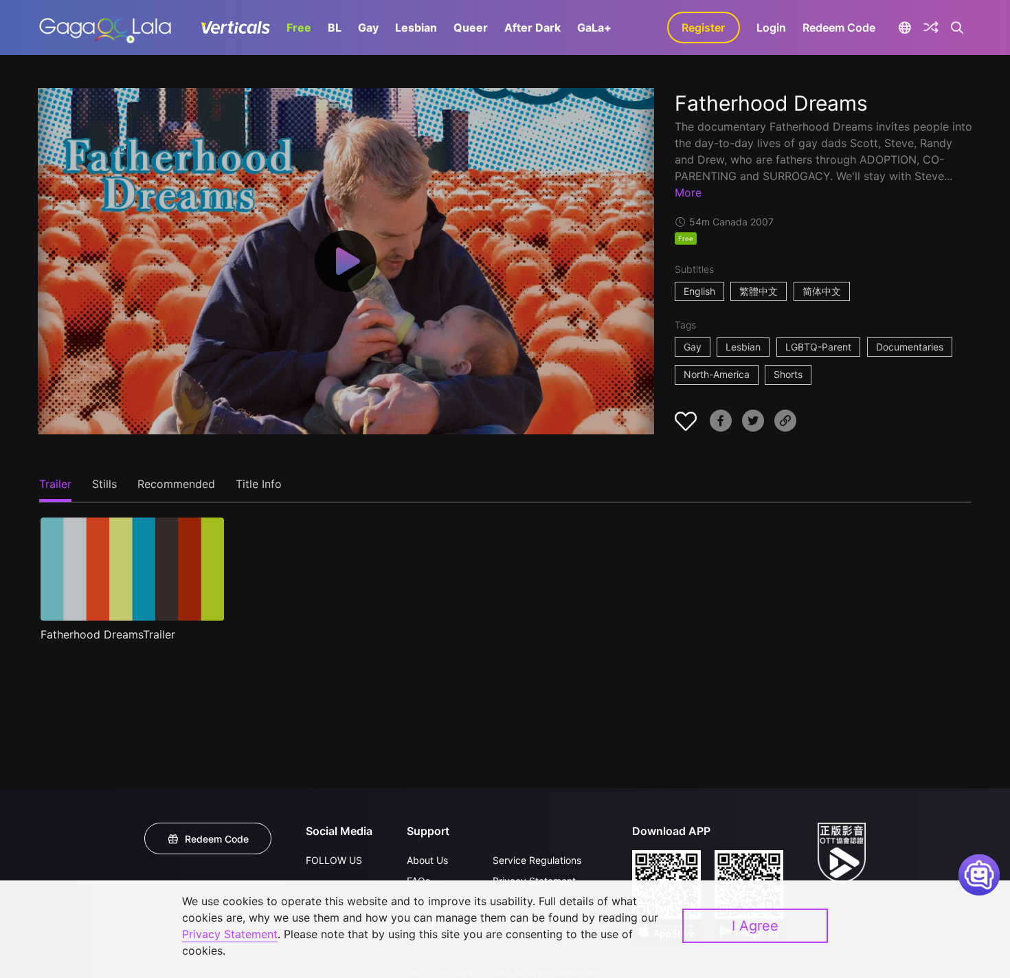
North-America (717, 374)
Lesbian (416, 27)
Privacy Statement (230, 934)
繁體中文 (758, 291)
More (688, 192)
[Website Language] (905, 27)
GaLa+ (594, 27)
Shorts (788, 374)
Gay (368, 27)
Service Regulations (537, 860)
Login (771, 27)
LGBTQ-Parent (818, 347)
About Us (427, 860)
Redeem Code (839, 27)
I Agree (755, 926)
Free (299, 27)
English (699, 291)
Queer (470, 27)
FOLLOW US (334, 860)
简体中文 (822, 291)
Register (703, 27)
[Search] (957, 27)
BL (334, 27)
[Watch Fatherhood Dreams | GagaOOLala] (104, 27)
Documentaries (909, 347)
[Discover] (931, 27)
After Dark (532, 27)
